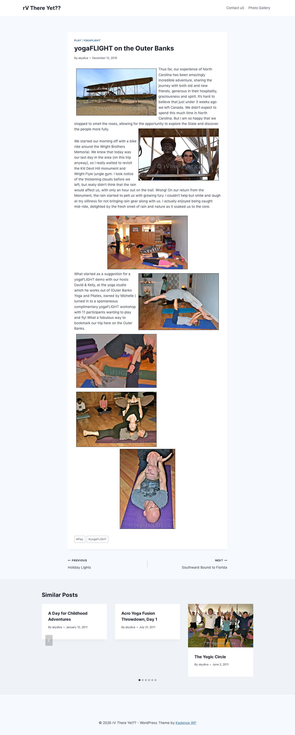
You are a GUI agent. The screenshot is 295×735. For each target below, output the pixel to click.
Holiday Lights (79, 564)
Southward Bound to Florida (204, 564)
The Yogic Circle (210, 656)
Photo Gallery (259, 8)
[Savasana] (147, 242)
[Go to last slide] (49, 640)
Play (77, 40)
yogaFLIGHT (91, 40)
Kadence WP (186, 723)
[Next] (246, 640)
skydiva (83, 58)
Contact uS (235, 8)
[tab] (139, 680)
